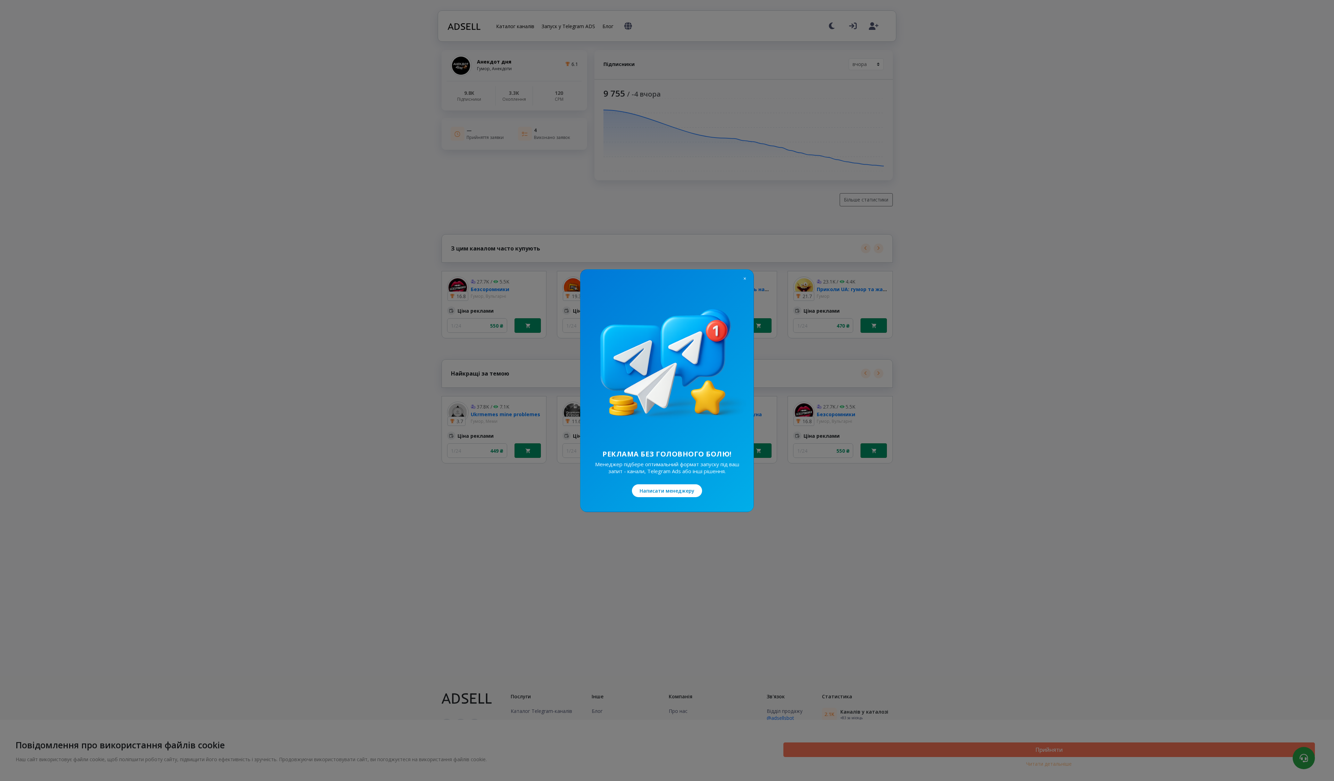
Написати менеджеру (667, 490)
